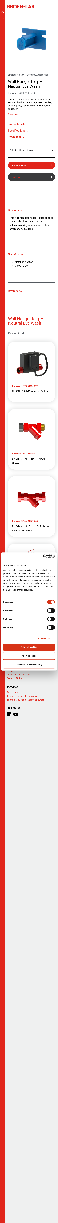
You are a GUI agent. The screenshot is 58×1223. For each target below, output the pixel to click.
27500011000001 (29, 386)
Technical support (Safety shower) (25, 699)
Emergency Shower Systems (21, 74)
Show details (43, 638)
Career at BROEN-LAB (18, 674)
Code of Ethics (15, 678)
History (11, 670)
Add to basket (18, 165)
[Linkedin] (9, 714)
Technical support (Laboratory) (23, 696)
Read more (13, 114)
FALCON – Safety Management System (30, 391)
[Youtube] (15, 714)
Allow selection (29, 656)
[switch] (51, 610)
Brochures (12, 692)
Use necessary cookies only (29, 664)
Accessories (42, 74)
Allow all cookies (29, 647)
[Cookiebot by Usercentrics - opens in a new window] (43, 556)
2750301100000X (30, 521)
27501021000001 (29, 453)
